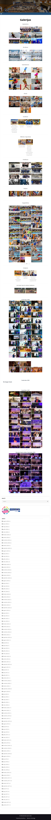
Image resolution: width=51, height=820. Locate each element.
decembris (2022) (6, 629)
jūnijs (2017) (5, 791)
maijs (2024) (5, 586)
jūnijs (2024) (5, 583)
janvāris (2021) (6, 678)
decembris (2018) (6, 745)
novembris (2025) (6, 542)
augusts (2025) (6, 551)
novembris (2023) (6, 602)
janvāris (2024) (6, 596)
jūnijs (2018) (5, 761)
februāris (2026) (6, 534)
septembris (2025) (6, 548)
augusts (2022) (6, 640)
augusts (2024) (6, 580)
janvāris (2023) (6, 626)
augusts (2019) (6, 723)
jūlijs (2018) (5, 759)
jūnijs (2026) (5, 523)
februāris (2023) (6, 624)
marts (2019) (5, 737)
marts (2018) (5, 769)
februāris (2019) (6, 740)
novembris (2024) (6, 572)
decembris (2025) (6, 540)
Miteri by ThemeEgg (31, 818)
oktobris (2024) (6, 575)
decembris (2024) (6, 569)
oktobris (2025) (6, 545)
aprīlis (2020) (5, 702)
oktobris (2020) (6, 686)
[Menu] (1, 13)
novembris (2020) (6, 683)
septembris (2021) (6, 664)
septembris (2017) (6, 786)
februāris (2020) (6, 707)
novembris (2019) (6, 715)
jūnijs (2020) (5, 696)
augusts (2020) (6, 691)
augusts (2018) (6, 756)
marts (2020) (5, 705)
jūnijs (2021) (5, 672)
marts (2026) (5, 532)
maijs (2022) (5, 648)
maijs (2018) (5, 764)
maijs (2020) (5, 699)
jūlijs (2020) (5, 694)
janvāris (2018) (6, 775)
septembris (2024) (6, 578)
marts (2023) (5, 621)
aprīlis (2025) (5, 559)
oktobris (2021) (6, 661)
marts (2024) (5, 591)
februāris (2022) (6, 656)
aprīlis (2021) (5, 675)
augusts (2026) (6, 521)
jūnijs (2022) (5, 645)
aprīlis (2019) (5, 734)
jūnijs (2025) (5, 553)
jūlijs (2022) (5, 642)
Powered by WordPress (21, 818)
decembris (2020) (6, 680)
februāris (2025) (6, 564)
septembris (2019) (6, 721)
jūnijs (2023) (5, 613)
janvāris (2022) (6, 659)
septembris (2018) (6, 753)
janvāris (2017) (6, 805)
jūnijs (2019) (5, 729)
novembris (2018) (6, 748)
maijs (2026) (5, 526)
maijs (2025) (5, 556)
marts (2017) (5, 799)
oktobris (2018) (6, 750)
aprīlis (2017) (5, 796)
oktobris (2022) (6, 634)
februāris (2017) (6, 802)
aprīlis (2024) (5, 588)
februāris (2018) (6, 772)
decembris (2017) (6, 778)
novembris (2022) (6, 632)
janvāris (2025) (6, 567)
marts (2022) (5, 653)
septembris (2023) (6, 607)
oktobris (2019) (6, 718)
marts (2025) (5, 561)
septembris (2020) (6, 688)
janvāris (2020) (6, 710)
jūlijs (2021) (5, 669)
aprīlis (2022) (5, 651)
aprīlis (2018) (5, 767)
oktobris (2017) (6, 783)
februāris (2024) (6, 594)
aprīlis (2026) (5, 529)
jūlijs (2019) (5, 726)
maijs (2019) (5, 732)
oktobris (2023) (6, 605)
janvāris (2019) (6, 742)
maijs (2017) (5, 794)
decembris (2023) (6, 599)
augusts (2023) (6, 610)
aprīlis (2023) (5, 618)
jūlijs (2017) (5, 788)
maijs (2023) (5, 615)
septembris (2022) (6, 637)
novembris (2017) (6, 780)
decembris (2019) (6, 713)
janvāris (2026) (6, 537)
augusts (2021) (6, 667)
